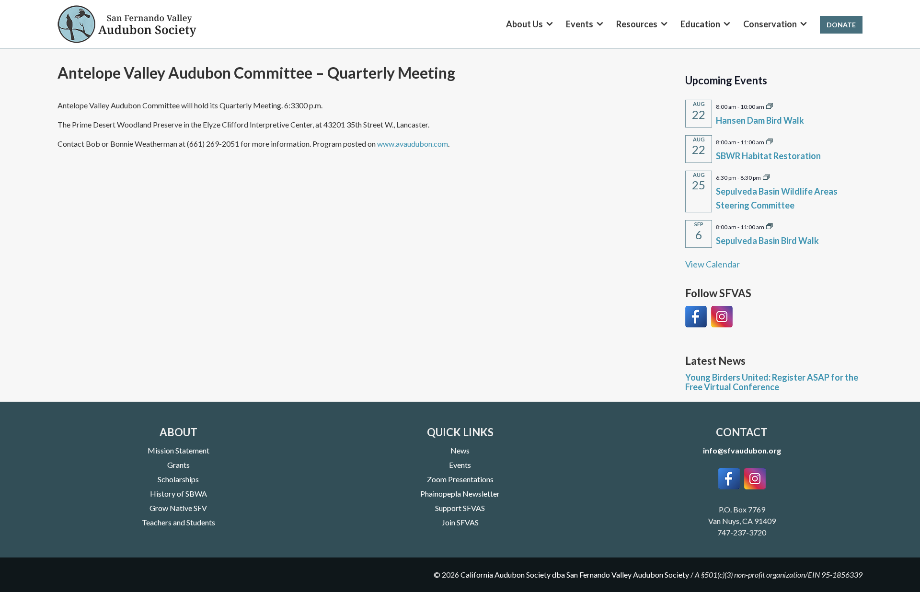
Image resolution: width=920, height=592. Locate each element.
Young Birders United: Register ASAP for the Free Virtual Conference (771, 382)
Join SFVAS (460, 522)
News (460, 450)
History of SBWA (178, 493)
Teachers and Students (178, 522)
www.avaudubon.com (412, 143)
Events (460, 464)
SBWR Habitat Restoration (768, 156)
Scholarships (178, 479)
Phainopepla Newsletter (460, 493)
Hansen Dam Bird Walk (760, 120)
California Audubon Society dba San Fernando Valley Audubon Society (574, 574)
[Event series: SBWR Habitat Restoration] (769, 141)
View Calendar (712, 264)
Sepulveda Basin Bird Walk (767, 240)
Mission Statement (178, 450)
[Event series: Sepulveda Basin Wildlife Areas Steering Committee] (766, 176)
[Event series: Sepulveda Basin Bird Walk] (769, 226)
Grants (178, 464)
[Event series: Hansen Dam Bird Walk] (769, 105)
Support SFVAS (460, 507)
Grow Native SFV (178, 507)
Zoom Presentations (460, 479)
